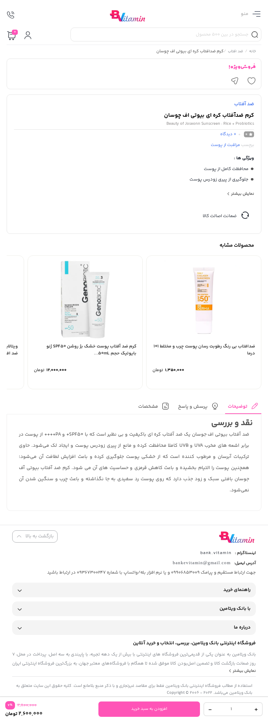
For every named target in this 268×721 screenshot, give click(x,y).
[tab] (243, 408)
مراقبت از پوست (225, 145)
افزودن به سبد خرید (149, 709)
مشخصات (148, 407)
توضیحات (237, 407)
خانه (252, 51)
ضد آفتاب (235, 51)
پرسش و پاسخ (193, 407)
